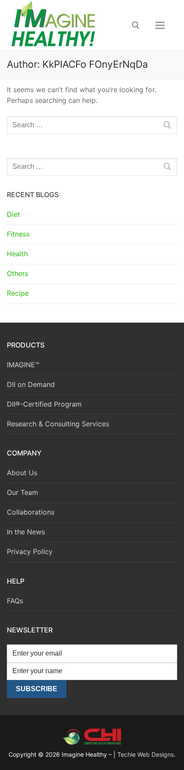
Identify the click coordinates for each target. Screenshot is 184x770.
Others (17, 273)
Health (17, 253)
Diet (13, 214)
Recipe (18, 293)
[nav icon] (160, 25)
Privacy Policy (30, 551)
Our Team (22, 492)
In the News (26, 531)
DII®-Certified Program (44, 404)
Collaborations (30, 512)
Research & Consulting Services (58, 423)
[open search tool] (135, 25)
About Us (22, 472)
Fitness (18, 234)
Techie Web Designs (145, 754)
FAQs (15, 600)
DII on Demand (31, 384)
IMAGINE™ (23, 364)
